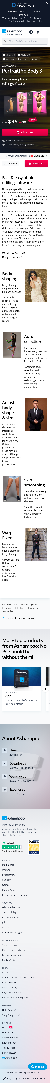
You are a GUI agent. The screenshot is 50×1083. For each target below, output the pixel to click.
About (5, 972)
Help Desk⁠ (7, 1010)
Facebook (24, 1078)
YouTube (41, 1078)
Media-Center (9, 960)
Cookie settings (10, 987)
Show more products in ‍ (25, 155)
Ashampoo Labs (10, 917)
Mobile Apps (8, 889)
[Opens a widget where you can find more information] (37, 1066)
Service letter (9, 1052)
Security (6, 879)
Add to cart (27, 132)
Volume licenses (10, 945)
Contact (6, 927)
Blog (9, 1078)
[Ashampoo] (13, 818)
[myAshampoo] (31, 32)
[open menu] (45, 32)
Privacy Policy (9, 982)
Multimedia (8, 864)
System (6, 869)
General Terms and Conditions (18, 977)
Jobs (4, 922)
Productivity (8, 874)
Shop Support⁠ (9, 1015)
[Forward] (45, 689)
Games (6, 884)
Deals (7, 1027)
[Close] (46, 3)
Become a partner (11, 955)
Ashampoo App (10, 1037)
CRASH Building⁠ (11, 932)
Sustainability (9, 912)
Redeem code (9, 1042)
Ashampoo (9, 1058)
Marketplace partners (13, 950)
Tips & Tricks (8, 1047)
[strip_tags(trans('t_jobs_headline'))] (34, 847)
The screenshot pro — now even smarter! (23, 13)
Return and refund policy (15, 997)
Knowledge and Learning (15, 894)
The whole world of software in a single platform (22, 702)
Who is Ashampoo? (12, 907)
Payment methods (12, 992)
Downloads (8, 1032)
